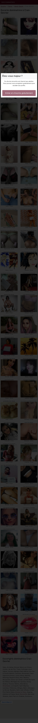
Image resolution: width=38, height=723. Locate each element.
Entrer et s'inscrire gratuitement (19, 93)
